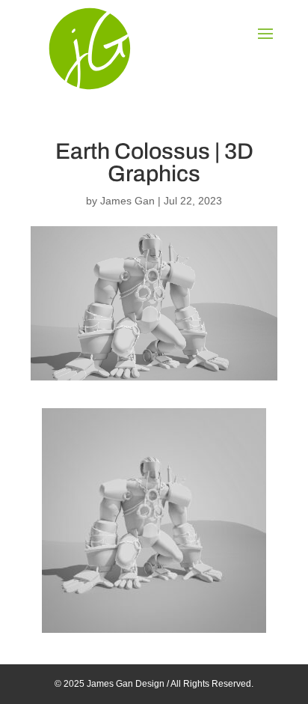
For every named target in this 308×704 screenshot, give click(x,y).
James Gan (127, 201)
